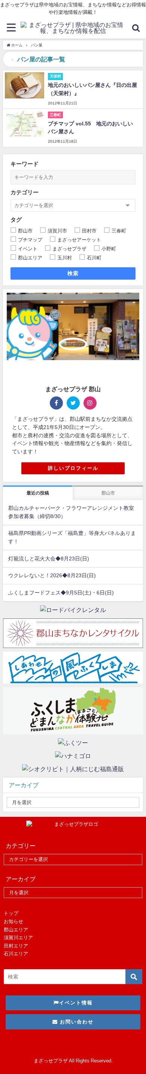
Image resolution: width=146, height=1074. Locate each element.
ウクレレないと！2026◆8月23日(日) (52, 575)
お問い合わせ (76, 1021)
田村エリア (16, 945)
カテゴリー (24, 192)
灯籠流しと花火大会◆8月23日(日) (48, 558)
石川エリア (16, 953)
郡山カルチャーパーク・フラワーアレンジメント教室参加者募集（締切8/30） (71, 512)
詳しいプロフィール (73, 468)
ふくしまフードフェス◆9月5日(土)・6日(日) (61, 592)
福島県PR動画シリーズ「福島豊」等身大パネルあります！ (72, 537)
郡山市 (108, 493)
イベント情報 (76, 1002)
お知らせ (13, 921)
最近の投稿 (38, 493)
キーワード (24, 164)
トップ (11, 913)
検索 (73, 273)
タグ (16, 219)
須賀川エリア (18, 937)
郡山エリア (16, 929)
